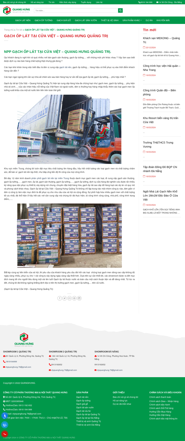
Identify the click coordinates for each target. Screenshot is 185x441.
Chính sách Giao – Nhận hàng (163, 401)
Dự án (149, 20)
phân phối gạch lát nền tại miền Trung (50, 178)
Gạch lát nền (23, 20)
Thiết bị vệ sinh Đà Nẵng (88, 424)
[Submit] (120, 10)
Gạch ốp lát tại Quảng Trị (88, 414)
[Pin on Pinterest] (74, 298)
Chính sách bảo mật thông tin (163, 418)
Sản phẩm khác (131, 20)
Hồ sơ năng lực (37, 2)
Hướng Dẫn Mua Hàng (160, 411)
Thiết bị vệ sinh (110, 20)
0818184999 (11, 361)
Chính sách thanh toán (160, 397)
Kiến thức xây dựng (67, 2)
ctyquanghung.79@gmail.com (18, 367)
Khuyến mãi (163, 20)
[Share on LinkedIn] (79, 298)
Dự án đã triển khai (122, 403)
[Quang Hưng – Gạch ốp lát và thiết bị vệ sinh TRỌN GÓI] (16, 10)
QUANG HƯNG (68, 437)
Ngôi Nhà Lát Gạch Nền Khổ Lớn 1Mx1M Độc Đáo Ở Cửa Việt (160, 195)
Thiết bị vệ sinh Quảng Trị (88, 421)
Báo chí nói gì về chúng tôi (14, 2)
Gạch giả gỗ (64, 20)
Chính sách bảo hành (159, 404)
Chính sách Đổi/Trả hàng (161, 408)
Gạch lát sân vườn (86, 20)
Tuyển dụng (86, 2)
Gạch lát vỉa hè (83, 410)
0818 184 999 (146, 2)
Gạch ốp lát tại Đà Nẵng (87, 417)
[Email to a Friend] (69, 298)
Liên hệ (99, 2)
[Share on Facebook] (59, 298)
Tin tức (52, 2)
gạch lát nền (65, 67)
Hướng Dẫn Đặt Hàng (159, 415)
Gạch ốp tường (44, 20)
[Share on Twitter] (64, 298)
